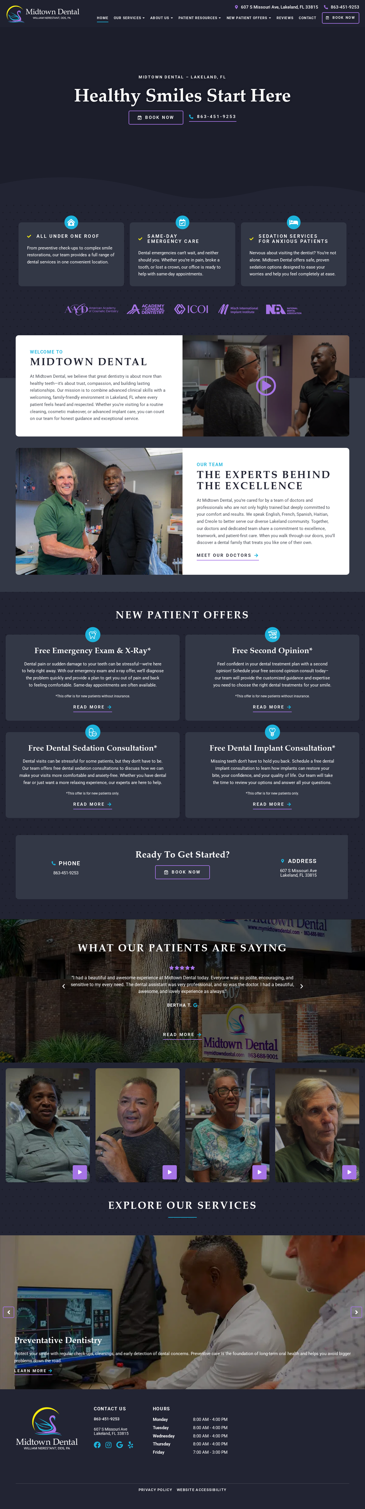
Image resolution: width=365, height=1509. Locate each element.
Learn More (31, 1371)
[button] (63, 986)
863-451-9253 (65, 873)
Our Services (127, 18)
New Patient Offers (247, 18)
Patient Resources (198, 18)
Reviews (285, 18)
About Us (159, 18)
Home (102, 18)
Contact (307, 18)
